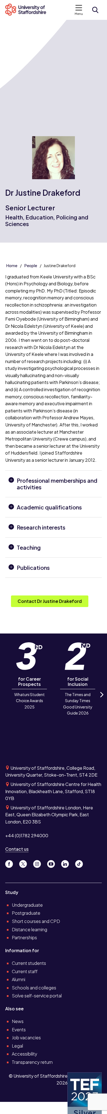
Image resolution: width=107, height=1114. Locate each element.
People (30, 265)
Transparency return (32, 1062)
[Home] (28, 10)
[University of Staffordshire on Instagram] (39, 863)
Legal (17, 1046)
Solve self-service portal (37, 995)
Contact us (17, 849)
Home (11, 265)
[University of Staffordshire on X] (25, 863)
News (18, 1021)
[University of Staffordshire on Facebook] (11, 863)
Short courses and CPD (36, 921)
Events (19, 1029)
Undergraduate (27, 905)
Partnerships (24, 937)
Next (101, 699)
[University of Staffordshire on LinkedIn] (67, 863)
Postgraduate (26, 913)
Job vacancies (26, 1037)
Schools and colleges (34, 987)
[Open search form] (95, 10)
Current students (29, 963)
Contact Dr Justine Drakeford (50, 601)
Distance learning (29, 929)
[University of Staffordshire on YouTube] (53, 863)
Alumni (18, 979)
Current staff (25, 971)
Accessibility (24, 1054)
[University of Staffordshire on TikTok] (80, 863)
